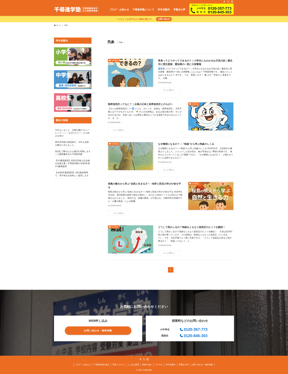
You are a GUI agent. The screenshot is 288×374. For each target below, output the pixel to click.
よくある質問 (133, 364)
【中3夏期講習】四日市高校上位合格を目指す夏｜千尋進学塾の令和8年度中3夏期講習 (72, 163)
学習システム (118, 364)
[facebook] (224, 1)
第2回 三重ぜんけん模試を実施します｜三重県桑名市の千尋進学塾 (72, 153)
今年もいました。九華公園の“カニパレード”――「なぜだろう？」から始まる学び (72, 133)
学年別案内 (171, 364)
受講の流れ (147, 364)
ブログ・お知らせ (83, 364)
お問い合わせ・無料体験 (202, 364)
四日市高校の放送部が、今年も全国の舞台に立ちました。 (72, 143)
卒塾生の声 (183, 364)
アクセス (159, 364)
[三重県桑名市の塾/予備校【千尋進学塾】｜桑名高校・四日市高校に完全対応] (76, 10)
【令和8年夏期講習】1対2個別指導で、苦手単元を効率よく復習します (72, 174)
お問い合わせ (164, 19)
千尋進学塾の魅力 (102, 364)
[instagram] (232, 1)
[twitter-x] (228, 1)
